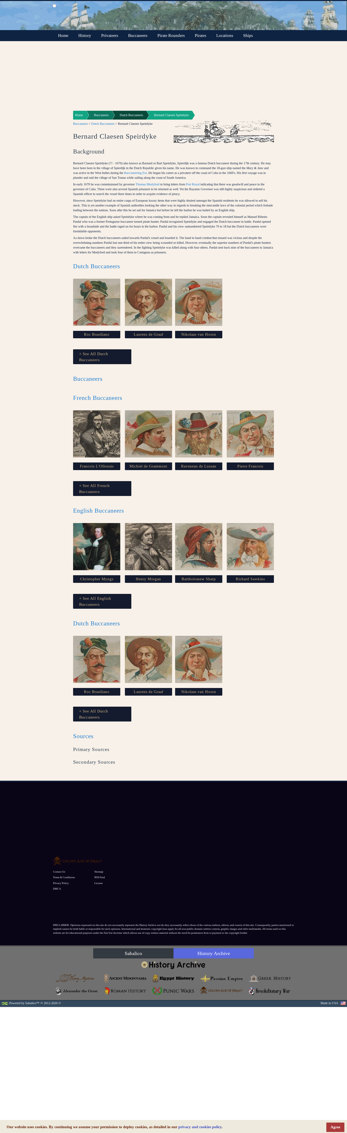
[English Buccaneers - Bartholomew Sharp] (198, 546)
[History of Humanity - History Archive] (173, 965)
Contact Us (59, 871)
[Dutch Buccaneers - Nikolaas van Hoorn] (198, 302)
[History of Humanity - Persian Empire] (222, 978)
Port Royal (193, 184)
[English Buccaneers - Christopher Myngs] (96, 546)
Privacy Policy (61, 883)
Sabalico (133, 953)
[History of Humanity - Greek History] (270, 978)
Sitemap (98, 871)
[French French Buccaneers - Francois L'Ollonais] (96, 433)
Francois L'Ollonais (97, 466)
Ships (248, 35)
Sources (83, 736)
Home (63, 35)
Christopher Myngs (96, 579)
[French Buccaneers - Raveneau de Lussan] (198, 433)
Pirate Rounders (171, 35)
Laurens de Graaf (148, 334)
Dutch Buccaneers (131, 115)
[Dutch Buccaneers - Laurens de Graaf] (148, 302)
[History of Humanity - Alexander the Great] (77, 991)
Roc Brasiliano (96, 334)
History (84, 35)
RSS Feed (99, 877)
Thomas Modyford (147, 184)
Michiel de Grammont (148, 466)
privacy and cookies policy (200, 1127)
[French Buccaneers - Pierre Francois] (250, 433)
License (98, 883)
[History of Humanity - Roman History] (125, 991)
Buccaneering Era (135, 173)
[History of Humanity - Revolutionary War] (270, 991)
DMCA (57, 888)
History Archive (213, 953)
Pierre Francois (250, 466)
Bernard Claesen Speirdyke (171, 115)
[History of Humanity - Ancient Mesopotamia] (125, 978)
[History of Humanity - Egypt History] (173, 978)
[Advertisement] (173, 78)
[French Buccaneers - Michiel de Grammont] (148, 433)
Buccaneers (137, 35)
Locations (224, 35)
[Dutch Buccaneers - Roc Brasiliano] (96, 302)
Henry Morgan (148, 579)
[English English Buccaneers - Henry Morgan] (148, 546)
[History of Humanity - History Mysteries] (77, 978)
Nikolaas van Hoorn (198, 334)
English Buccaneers (98, 510)
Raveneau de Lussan (198, 466)
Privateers (109, 35)
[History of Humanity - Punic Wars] (173, 991)
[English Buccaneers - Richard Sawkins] (250, 546)
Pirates (200, 35)
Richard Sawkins (250, 579)
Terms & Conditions (64, 877)
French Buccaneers (97, 397)
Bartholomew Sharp (199, 579)
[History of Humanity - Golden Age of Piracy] (222, 990)
